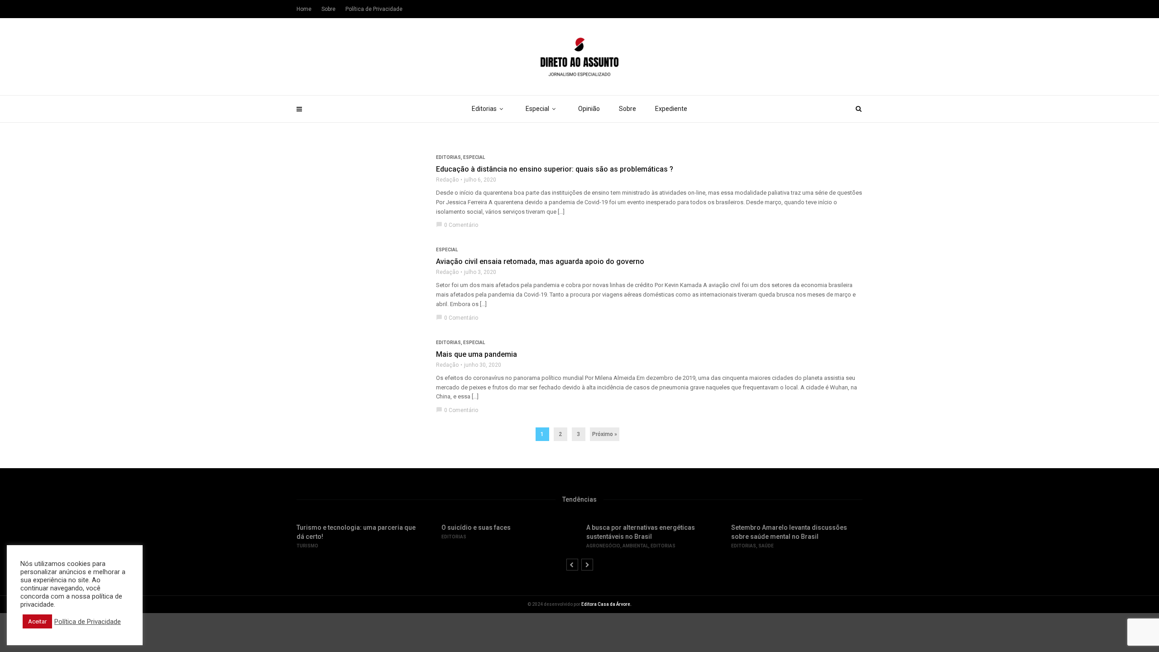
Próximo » (604, 434)
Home (304, 9)
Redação (447, 180)
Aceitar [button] (37, 621)
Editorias (484, 108)
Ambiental (635, 545)
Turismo (307, 545)
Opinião (589, 108)
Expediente (671, 108)
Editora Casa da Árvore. (606, 604)
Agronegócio (603, 545)
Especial (537, 108)
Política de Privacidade (373, 9)
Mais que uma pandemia (476, 354)
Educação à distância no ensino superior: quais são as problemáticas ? (554, 169)
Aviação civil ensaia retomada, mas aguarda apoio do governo (540, 261)
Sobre (627, 108)
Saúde (766, 545)
